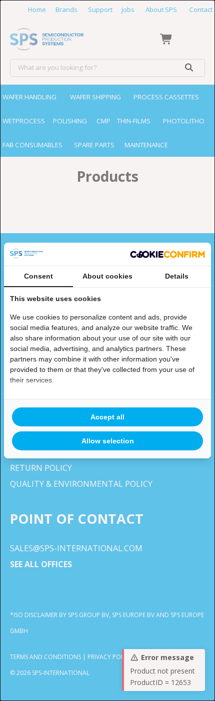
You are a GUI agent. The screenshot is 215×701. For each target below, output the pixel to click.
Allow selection (108, 441)
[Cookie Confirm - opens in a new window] (167, 254)
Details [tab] (176, 276)
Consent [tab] (38, 276)
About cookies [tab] (107, 276)
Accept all (107, 417)
